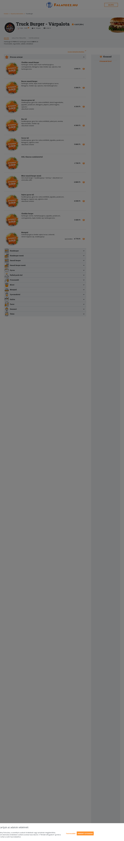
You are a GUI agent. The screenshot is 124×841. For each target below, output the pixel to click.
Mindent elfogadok (85, 833)
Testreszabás (71, 833)
